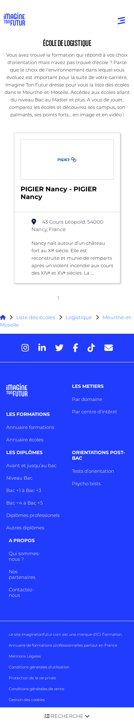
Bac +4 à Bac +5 (24, 503)
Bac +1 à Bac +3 (23, 490)
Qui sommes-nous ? (24, 556)
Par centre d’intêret (94, 412)
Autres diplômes (25, 528)
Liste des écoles (35, 317)
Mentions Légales (25, 656)
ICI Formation (109, 634)
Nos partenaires (22, 574)
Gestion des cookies (27, 699)
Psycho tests (86, 483)
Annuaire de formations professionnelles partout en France (63, 645)
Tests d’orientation (93, 471)
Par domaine (87, 399)
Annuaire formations (30, 427)
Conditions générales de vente (36, 688)
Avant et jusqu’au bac (31, 465)
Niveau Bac (19, 478)
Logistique (79, 317)
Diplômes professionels (33, 515)
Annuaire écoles (24, 440)
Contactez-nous (21, 592)
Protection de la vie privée (32, 678)
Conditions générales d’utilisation (39, 667)
